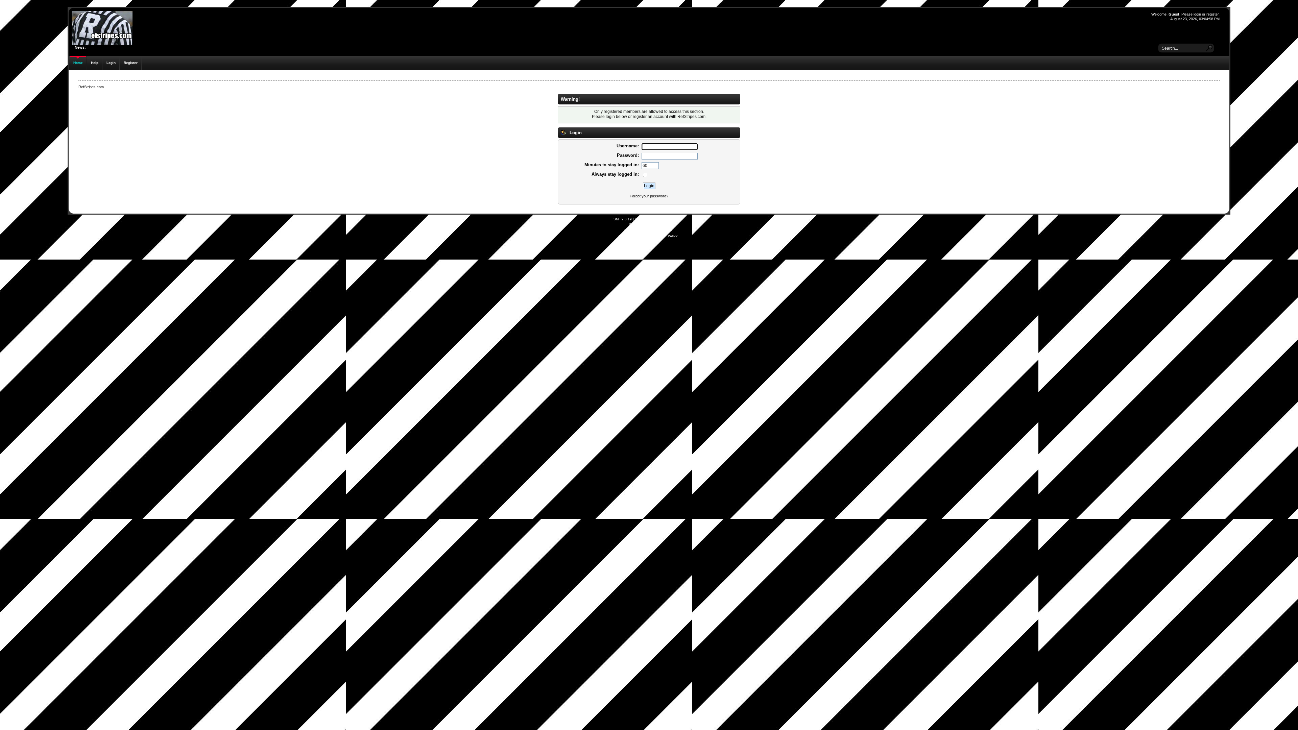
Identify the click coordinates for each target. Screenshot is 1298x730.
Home (78, 63)
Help (94, 63)
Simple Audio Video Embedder (648, 230)
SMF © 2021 (644, 219)
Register (131, 63)
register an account (650, 116)
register (1212, 14)
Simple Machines (669, 219)
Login (111, 63)
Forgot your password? (649, 196)
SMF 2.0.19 (623, 219)
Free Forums (658, 224)
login (1197, 14)
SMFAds (635, 224)
